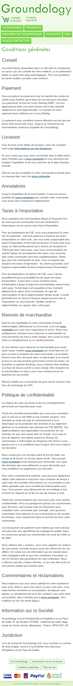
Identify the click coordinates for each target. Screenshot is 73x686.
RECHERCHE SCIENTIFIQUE (22, 34)
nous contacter (35, 158)
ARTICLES (53, 34)
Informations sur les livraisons (33, 148)
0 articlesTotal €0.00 (31, 19)
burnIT (57, 684)
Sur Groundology (19, 661)
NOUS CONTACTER (16, 40)
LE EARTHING (12, 27)
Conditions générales (28, 667)
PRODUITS (33, 27)
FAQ (67, 34)
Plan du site (49, 667)
